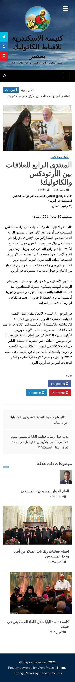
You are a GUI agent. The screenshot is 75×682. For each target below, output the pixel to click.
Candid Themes (50, 673)
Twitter (35, 384)
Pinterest (59, 393)
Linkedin (35, 393)
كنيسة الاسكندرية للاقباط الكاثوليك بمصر (37, 46)
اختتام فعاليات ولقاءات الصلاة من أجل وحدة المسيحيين (41, 554)
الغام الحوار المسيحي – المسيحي (45, 491)
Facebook (58, 384)
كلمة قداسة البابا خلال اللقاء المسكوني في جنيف (38, 624)
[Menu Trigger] (65, 8)
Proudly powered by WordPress (31, 668)
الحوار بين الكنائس (60, 157)
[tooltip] (4, 37)
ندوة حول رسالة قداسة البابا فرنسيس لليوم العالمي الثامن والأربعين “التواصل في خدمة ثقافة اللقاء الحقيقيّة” (39, 441)
